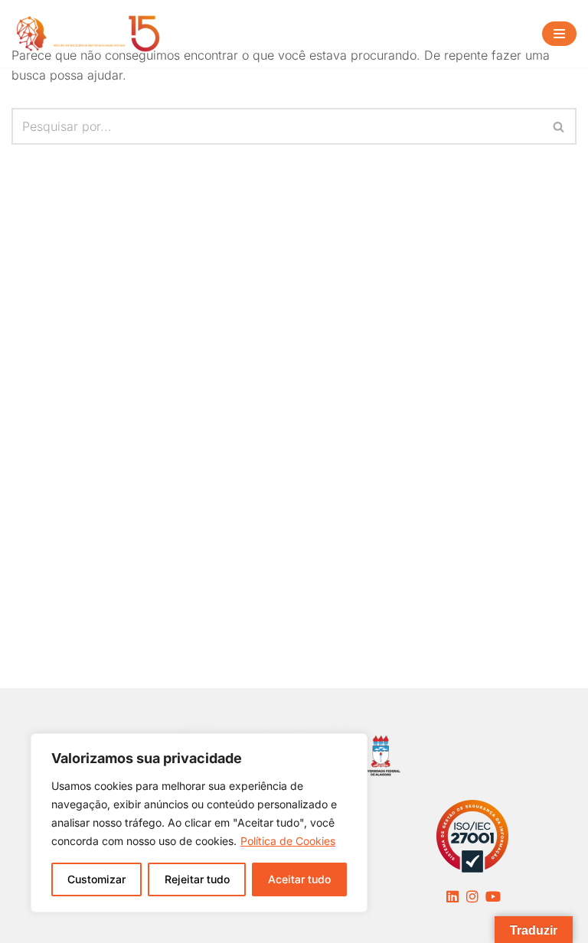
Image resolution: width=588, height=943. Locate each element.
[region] (199, 822)
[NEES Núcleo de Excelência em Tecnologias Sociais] (88, 34)
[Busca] (559, 126)
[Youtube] (493, 896)
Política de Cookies (287, 840)
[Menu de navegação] (559, 33)
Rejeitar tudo (197, 879)
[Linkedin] (452, 896)
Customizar (96, 879)
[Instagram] (472, 896)
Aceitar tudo (299, 879)
